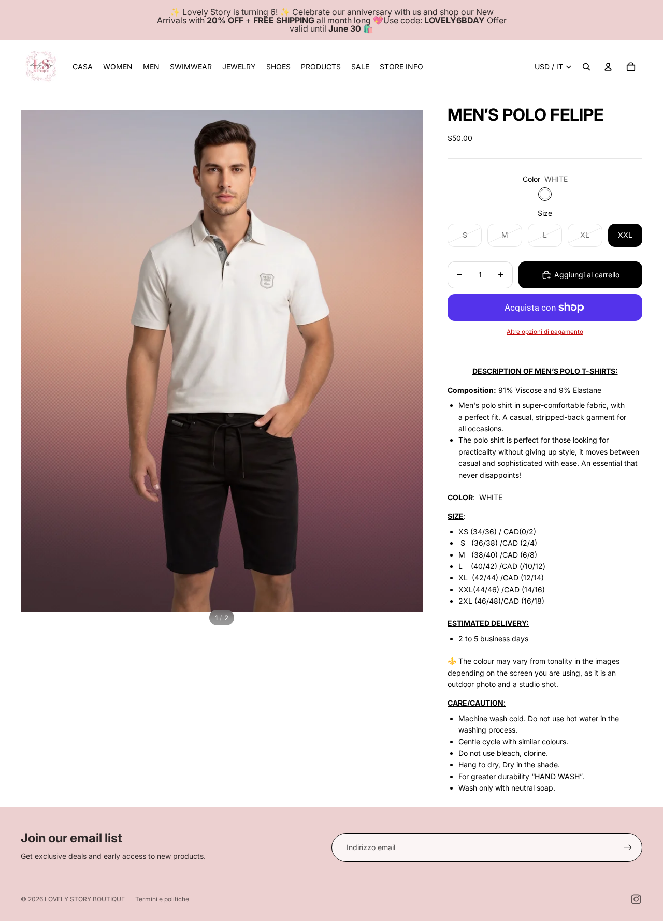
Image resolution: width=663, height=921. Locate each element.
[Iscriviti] (628, 847)
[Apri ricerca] (586, 66)
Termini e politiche (162, 899)
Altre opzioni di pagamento (545, 331)
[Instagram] (636, 899)
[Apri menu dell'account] (608, 66)
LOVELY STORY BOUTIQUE (85, 899)
